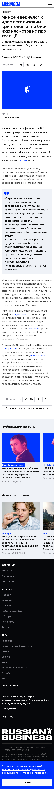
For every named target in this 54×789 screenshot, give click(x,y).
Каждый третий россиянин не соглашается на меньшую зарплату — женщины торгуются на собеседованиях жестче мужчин (20, 543)
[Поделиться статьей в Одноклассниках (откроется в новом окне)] (34, 64)
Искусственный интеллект (18, 646)
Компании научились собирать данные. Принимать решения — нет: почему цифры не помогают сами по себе (20, 473)
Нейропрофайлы (12, 611)
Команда (7, 571)
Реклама (7, 641)
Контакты (8, 581)
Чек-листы (8, 622)
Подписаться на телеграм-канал (26, 408)
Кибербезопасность (14, 668)
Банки (5, 651)
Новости (7, 12)
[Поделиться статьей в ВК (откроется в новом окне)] (27, 64)
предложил (19, 314)
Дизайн (6, 673)
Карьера (7, 662)
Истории (7, 600)
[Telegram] (4, 716)
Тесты (5, 627)
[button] (50, 3)
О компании (9, 576)
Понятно (27, 782)
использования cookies (16, 770)
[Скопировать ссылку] (40, 64)
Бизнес (6, 657)
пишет (22, 160)
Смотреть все (10, 685)
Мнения (6, 606)
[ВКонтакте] (11, 716)
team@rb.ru (9, 709)
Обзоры (6, 616)
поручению (12, 348)
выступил (33, 328)
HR (3, 678)
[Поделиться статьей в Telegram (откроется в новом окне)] (21, 64)
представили (38, 355)
